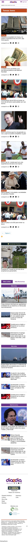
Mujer (3, 501)
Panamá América (7, 495)
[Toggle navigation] (3, 1)
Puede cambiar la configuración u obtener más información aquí (11, 534)
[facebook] (14, 483)
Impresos (18, 495)
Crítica (4, 497)
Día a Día (4, 499)
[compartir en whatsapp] (18, 43)
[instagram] (20, 483)
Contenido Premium (15, 244)
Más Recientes (20, 281)
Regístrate (14, 490)
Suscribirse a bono (1, 236)
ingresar (24, 2)
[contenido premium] (14, 488)
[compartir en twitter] (13, 43)
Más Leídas (7, 281)
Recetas (4, 503)
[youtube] (18, 483)
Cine (17, 497)
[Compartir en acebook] (10, 43)
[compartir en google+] (16, 43)
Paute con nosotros (14, 492)
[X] (16, 483)
